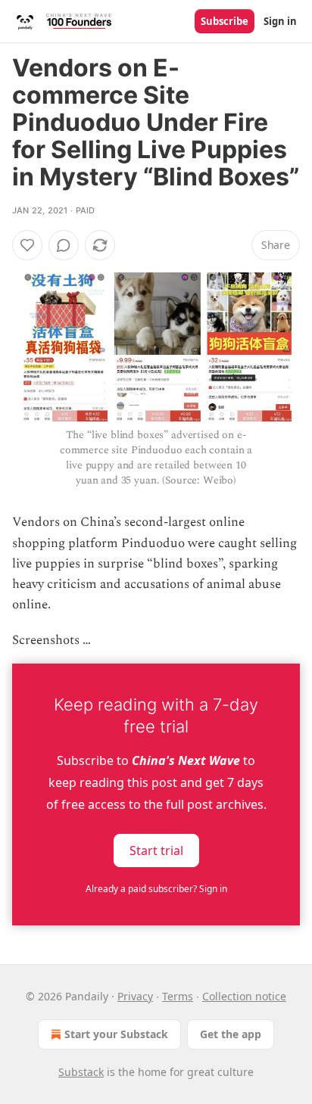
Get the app (230, 1034)
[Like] (27, 245)
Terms (177, 996)
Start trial (156, 849)
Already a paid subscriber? (156, 888)
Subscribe (224, 21)
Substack (81, 1072)
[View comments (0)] (63, 245)
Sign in (280, 21)
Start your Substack (116, 1034)
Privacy (135, 996)
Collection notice (244, 996)
